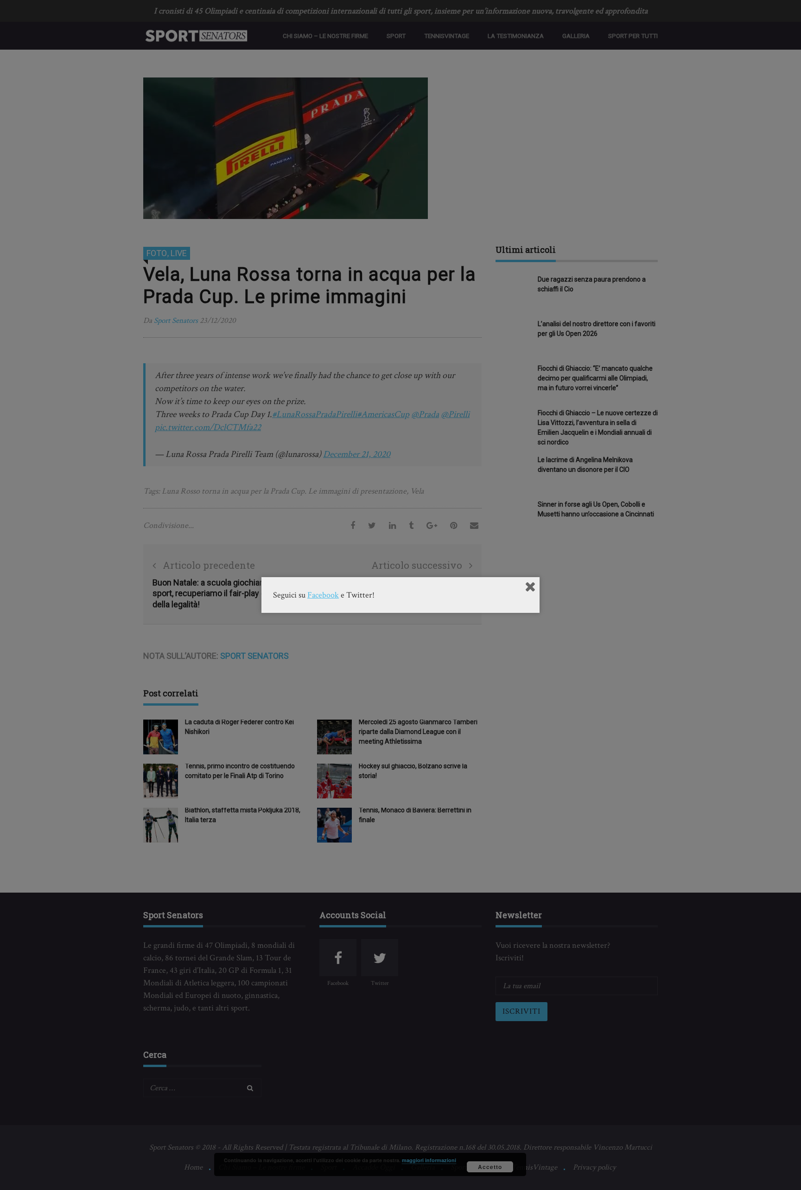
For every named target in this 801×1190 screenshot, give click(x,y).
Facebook (323, 595)
